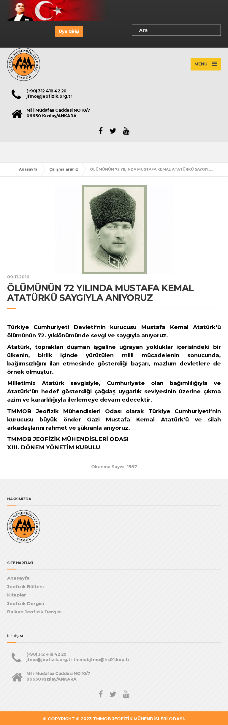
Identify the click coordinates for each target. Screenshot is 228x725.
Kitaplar (16, 595)
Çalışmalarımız (63, 169)
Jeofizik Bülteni (25, 586)
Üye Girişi (69, 31)
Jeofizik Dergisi (25, 603)
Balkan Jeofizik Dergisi (34, 612)
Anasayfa (28, 169)
